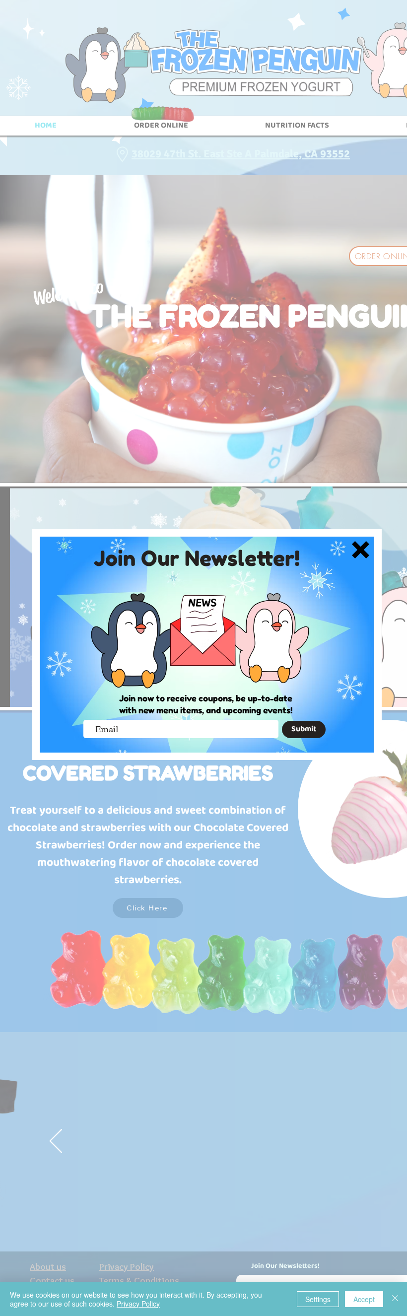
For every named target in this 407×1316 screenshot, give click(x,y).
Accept (364, 1299)
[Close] (395, 1299)
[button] (360, 549)
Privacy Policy (138, 1304)
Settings (318, 1299)
